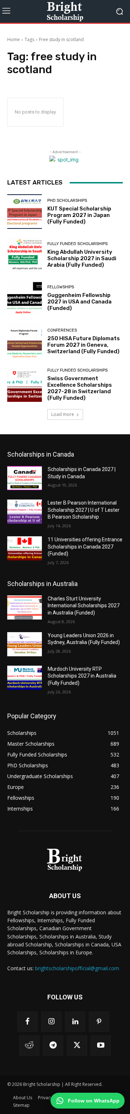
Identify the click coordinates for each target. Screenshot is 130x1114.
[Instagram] (51, 1022)
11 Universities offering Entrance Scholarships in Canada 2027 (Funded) (85, 546)
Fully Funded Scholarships (77, 244)
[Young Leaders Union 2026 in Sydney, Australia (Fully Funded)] (24, 644)
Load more (62, 414)
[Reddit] (29, 1045)
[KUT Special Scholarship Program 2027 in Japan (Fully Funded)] (24, 211)
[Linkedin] (75, 1022)
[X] (77, 1045)
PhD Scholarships (67, 201)
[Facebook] (27, 1022)
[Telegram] (53, 1045)
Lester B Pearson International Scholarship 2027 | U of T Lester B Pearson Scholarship (84, 510)
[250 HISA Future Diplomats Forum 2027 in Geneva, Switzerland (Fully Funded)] (24, 341)
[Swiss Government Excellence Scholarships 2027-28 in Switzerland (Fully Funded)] (24, 384)
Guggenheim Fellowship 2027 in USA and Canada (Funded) (79, 301)
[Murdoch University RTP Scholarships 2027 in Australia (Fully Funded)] (24, 678)
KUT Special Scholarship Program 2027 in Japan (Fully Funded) (79, 215)
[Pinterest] (99, 1022)
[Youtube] (101, 1045)
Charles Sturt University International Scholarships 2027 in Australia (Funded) (84, 606)
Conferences (62, 330)
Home (13, 39)
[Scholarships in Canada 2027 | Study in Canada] (24, 478)
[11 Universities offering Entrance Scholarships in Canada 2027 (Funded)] (24, 548)
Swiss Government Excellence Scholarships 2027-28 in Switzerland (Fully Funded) (79, 388)
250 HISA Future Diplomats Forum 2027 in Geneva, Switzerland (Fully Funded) (83, 345)
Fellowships (60, 287)
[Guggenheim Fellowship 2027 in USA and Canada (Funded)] (24, 298)
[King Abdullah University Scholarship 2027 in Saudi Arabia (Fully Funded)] (24, 255)
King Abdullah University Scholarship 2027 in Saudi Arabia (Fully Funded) (81, 258)
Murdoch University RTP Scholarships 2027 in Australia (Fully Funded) (82, 676)
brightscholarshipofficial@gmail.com (77, 968)
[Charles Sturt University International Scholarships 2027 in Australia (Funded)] (24, 607)
